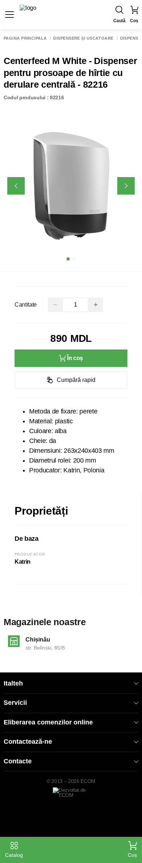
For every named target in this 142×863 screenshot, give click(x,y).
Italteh (13, 683)
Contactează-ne (28, 741)
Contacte (18, 761)
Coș (132, 855)
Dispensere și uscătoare (83, 38)
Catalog (14, 855)
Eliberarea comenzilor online (48, 722)
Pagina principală (25, 38)
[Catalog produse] (9, 14)
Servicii (15, 702)
